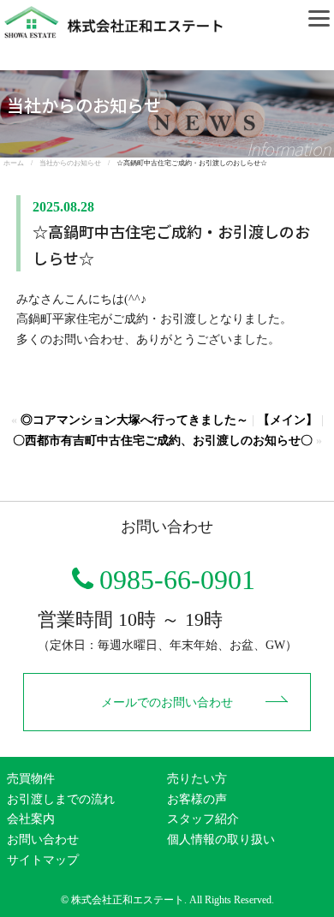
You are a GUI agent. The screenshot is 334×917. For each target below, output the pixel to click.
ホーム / (21, 163)
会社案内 (31, 819)
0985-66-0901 (177, 579)
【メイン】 (288, 420)
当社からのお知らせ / (77, 163)
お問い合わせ (43, 839)
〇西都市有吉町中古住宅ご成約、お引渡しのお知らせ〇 (163, 440)
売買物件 (31, 778)
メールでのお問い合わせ (167, 702)
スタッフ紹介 (203, 819)
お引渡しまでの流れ (61, 799)
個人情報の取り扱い (221, 839)
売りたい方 (197, 778)
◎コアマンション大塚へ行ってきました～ (134, 420)
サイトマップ (43, 860)
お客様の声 (197, 799)
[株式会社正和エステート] (111, 9)
